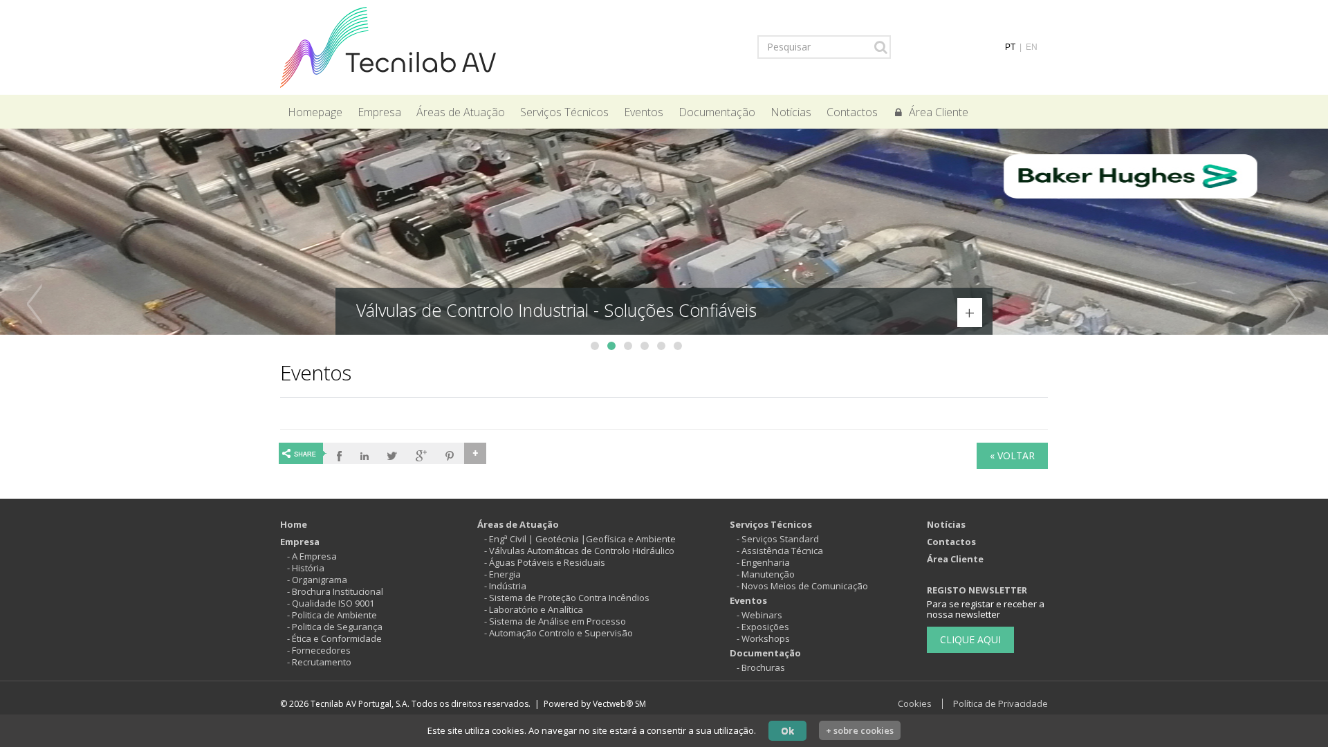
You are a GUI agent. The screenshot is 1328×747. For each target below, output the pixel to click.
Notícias (791, 112)
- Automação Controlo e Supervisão (558, 633)
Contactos (852, 112)
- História (305, 568)
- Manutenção (766, 574)
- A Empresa (312, 556)
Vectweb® (613, 704)
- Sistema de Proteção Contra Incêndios (566, 597)
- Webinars (759, 615)
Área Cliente (938, 112)
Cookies (915, 703)
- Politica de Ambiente (332, 615)
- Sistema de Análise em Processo (555, 621)
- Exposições (763, 626)
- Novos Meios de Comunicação (802, 586)
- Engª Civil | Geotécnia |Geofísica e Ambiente (580, 539)
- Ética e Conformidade (334, 638)
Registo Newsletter (977, 590)
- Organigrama (317, 579)
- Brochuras (761, 667)
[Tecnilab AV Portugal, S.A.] (388, 46)
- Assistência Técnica (780, 550)
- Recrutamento (319, 662)
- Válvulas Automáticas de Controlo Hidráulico (579, 550)
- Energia (502, 574)
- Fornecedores (319, 650)
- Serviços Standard (778, 539)
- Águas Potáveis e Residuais (544, 562)
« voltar (1012, 455)
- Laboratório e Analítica (533, 609)
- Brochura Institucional (335, 591)
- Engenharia (763, 562)
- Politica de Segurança (334, 626)
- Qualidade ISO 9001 (330, 603)
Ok (787, 730)
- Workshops (763, 638)
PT (1010, 47)
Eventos (643, 112)
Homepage (315, 112)
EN (1032, 47)
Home (293, 524)
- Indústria (505, 586)
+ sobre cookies (860, 730)
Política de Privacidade (1000, 703)
